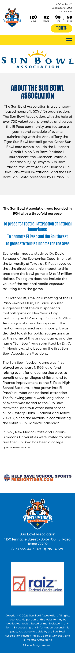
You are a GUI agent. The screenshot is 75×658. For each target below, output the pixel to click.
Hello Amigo (33, 645)
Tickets (61, 28)
